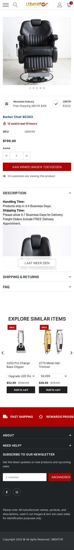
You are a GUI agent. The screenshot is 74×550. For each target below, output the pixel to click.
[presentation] (2, 353)
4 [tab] (40, 88)
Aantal (6, 148)
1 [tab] (30, 88)
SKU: (6, 131)
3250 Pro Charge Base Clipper (18, 365)
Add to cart (21, 389)
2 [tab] (33, 88)
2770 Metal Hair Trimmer (49, 365)
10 (9, 176)
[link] (6, 492)
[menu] (6, 5)
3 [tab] (37, 88)
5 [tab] (44, 88)
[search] (15, 5)
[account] (59, 4)
